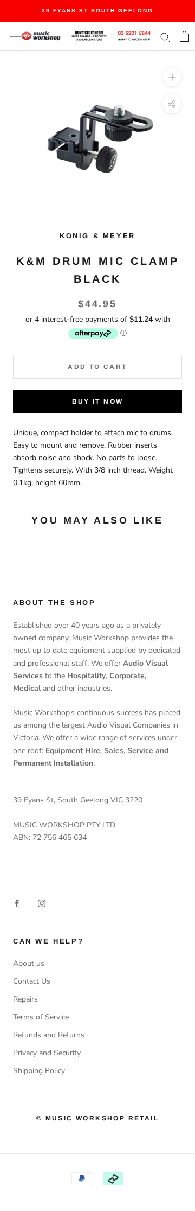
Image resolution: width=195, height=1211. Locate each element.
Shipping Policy (39, 1071)
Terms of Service (41, 1017)
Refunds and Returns (48, 1035)
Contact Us (31, 981)
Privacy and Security (47, 1053)
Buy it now (97, 401)
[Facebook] (17, 903)
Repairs (25, 999)
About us (28, 963)
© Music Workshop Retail (97, 1118)
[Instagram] (42, 903)
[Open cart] (184, 36)
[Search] (165, 36)
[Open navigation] (15, 37)
